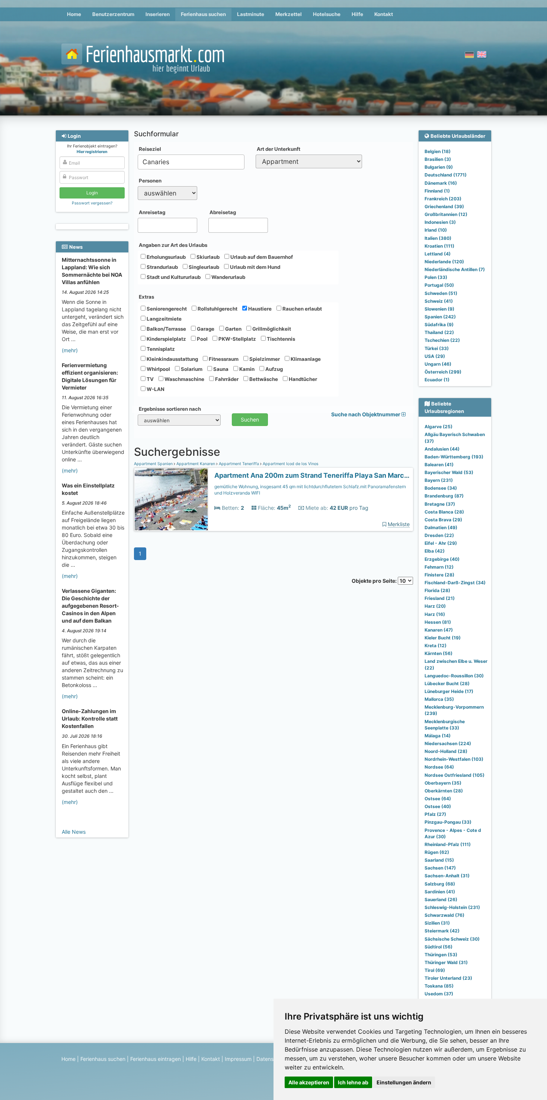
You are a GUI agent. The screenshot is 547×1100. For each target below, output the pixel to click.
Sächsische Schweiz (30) (452, 939)
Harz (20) (435, 606)
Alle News (74, 832)
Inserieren (157, 14)
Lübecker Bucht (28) (447, 683)
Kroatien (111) (439, 246)
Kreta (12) (436, 645)
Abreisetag (222, 212)
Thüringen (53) (441, 954)
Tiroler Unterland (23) (448, 978)
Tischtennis (280, 339)
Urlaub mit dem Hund (254, 267)
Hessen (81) (438, 622)
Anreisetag (152, 212)
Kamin (246, 369)
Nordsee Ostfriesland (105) (454, 775)
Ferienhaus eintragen (155, 1059)
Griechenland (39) (444, 206)
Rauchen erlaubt (301, 309)
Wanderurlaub (227, 277)
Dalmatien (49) (441, 527)
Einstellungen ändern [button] (404, 1082)
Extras (146, 297)
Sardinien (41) (440, 891)
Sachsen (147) (440, 868)
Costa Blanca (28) (444, 512)
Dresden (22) (439, 535)
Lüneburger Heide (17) (449, 691)
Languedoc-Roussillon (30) (454, 675)
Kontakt (383, 14)
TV (149, 379)
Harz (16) (435, 614)
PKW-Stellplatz (236, 339)
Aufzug (273, 369)
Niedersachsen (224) (448, 743)
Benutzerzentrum (113, 14)
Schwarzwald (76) (444, 915)
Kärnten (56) (438, 653)
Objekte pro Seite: (375, 581)
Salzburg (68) (440, 884)
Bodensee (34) (441, 488)
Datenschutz (271, 1059)
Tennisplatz (160, 349)
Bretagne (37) (440, 504)
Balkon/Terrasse (165, 329)
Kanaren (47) (439, 630)
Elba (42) (435, 551)
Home (74, 14)
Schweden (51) (441, 293)
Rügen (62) (437, 852)
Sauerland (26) (441, 899)
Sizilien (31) (437, 923)
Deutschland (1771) (446, 175)
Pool (202, 339)
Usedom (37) (439, 993)
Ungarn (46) (438, 364)
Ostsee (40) (438, 806)
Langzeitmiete (163, 319)
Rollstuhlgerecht (216, 309)
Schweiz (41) (439, 301)
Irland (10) (436, 230)
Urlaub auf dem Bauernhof (261, 257)
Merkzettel (288, 14)
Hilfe (357, 14)
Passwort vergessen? (92, 203)
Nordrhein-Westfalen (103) (454, 759)
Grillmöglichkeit (271, 329)
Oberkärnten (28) (444, 791)
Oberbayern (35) (443, 783)
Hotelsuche (326, 14)
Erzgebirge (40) (442, 559)
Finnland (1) (437, 191)
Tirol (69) (435, 970)
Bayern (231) (439, 480)
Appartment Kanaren (195, 463)
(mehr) (70, 350)
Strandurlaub (161, 267)
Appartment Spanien (154, 463)
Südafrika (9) (439, 324)
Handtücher (302, 379)
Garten (232, 329)
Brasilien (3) (438, 159)
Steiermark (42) (442, 931)
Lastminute (250, 14)
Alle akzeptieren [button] (308, 1082)
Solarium (191, 369)
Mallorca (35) (439, 699)
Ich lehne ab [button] (353, 1082)
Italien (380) (438, 238)
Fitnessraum (223, 359)
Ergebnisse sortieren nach (170, 409)
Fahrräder (226, 379)
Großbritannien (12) (446, 214)
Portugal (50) (439, 285)
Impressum (238, 1059)
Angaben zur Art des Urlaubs (173, 245)
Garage (205, 329)
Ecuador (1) (437, 379)
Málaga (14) (438, 735)
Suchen (250, 419)
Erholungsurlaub (165, 257)
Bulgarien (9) (439, 167)
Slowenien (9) (439, 309)
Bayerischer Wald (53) (449, 472)
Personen (150, 181)
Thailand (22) (439, 332)
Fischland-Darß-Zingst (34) (455, 582)
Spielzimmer (264, 359)
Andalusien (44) (442, 449)
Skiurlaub (207, 257)
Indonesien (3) (440, 222)
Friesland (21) (440, 598)
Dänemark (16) (441, 183)
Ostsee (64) (438, 798)
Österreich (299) (443, 372)
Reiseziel (150, 149)
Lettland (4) (438, 254)
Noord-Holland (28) (446, 751)
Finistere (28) (439, 575)
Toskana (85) (439, 986)
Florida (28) (437, 590)
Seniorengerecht (166, 309)
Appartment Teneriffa (239, 463)
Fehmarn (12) (439, 567)
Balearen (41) (439, 464)
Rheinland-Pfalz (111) (448, 844)
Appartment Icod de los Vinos (290, 463)
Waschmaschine (183, 379)
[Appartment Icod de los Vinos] (171, 499)
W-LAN (154, 389)
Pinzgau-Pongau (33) (448, 822)
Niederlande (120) (444, 261)
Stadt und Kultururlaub (173, 277)
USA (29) (435, 356)
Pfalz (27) (435, 814)
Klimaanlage (305, 359)
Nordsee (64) (439, 767)
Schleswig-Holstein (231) (452, 907)
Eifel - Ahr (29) (441, 543)
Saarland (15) (439, 860)
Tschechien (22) (442, 340)
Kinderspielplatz (165, 339)
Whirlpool (157, 369)
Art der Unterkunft (278, 149)
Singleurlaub (203, 267)
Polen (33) (436, 277)
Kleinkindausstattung (171, 359)
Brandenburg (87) (444, 496)
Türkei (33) (437, 348)
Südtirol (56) (438, 947)
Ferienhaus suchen (203, 14)
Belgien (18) (438, 151)
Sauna (220, 369)
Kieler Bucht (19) (443, 637)
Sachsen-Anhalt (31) (447, 875)
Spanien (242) (440, 316)
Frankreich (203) (443, 198)
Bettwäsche (263, 379)
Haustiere (259, 309)
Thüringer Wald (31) (446, 962)
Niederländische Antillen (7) (455, 269)
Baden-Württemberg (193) (454, 457)
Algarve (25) (438, 426)
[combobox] (191, 162)
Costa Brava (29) (443, 519)
